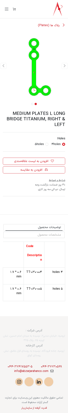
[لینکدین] (39, 382)
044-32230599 (51, 366)
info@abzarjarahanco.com (31, 371)
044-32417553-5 (20, 366)
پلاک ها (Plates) (49, 25)
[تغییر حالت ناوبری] (6, 9)
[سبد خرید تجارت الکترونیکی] (14, 9)
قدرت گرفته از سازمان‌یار (34, 408)
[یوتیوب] (29, 381)
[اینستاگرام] (19, 382)
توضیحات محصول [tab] (49, 227)
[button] (64, 66)
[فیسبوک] (48, 381)
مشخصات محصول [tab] (49, 235)
